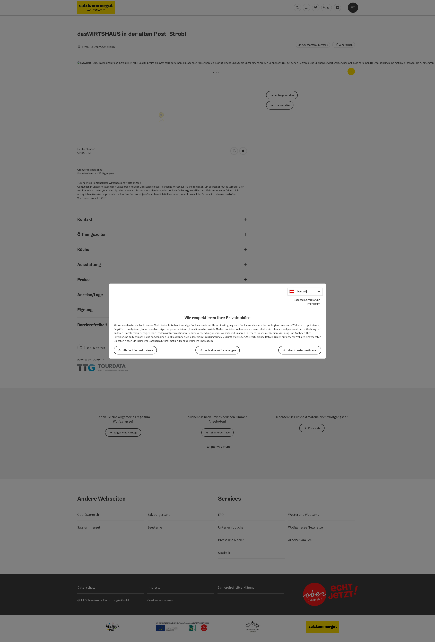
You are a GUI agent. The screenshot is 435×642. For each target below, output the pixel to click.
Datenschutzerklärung (307, 299)
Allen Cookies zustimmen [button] (303, 350)
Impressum (313, 303)
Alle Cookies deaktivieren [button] (138, 350)
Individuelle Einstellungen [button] (220, 350)
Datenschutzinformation (163, 340)
